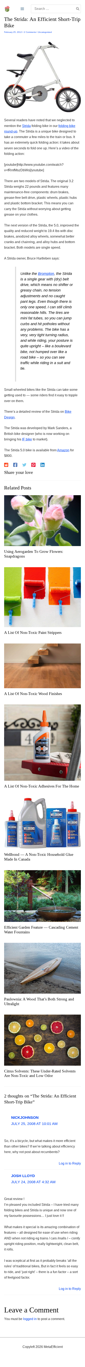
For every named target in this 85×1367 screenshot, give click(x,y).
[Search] (78, 9)
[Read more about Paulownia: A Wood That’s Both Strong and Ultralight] (42, 968)
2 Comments (30, 32)
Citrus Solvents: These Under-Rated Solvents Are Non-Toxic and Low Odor (40, 1073)
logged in (30, 1319)
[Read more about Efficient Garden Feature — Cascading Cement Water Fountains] (42, 895)
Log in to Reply (70, 1163)
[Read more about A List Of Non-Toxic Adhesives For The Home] (42, 742)
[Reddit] (6, 465)
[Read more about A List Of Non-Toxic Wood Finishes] (42, 665)
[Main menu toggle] (22, 8)
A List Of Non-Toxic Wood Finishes (33, 694)
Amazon (63, 450)
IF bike (27, 439)
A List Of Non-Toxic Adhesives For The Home (41, 786)
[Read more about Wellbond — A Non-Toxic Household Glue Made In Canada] (42, 823)
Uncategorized (45, 32)
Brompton (46, 274)
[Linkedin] (42, 465)
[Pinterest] (33, 465)
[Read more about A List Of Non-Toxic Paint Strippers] (42, 597)
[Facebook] (15, 465)
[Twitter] (24, 465)
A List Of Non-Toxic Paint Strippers (32, 632)
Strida (26, 126)
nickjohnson (25, 1118)
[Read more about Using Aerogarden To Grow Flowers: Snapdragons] (42, 520)
